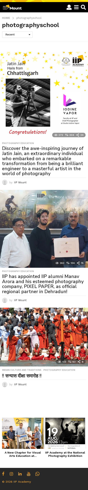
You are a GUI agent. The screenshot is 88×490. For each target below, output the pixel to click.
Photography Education (18, 143)
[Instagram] (11, 474)
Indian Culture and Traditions (21, 370)
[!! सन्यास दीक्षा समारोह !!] (44, 337)
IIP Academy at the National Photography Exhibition (65, 454)
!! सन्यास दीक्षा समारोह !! (22, 376)
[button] (69, 7)
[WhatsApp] (37, 474)
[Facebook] (3, 474)
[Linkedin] (20, 474)
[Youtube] (28, 474)
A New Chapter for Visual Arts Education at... (23, 454)
